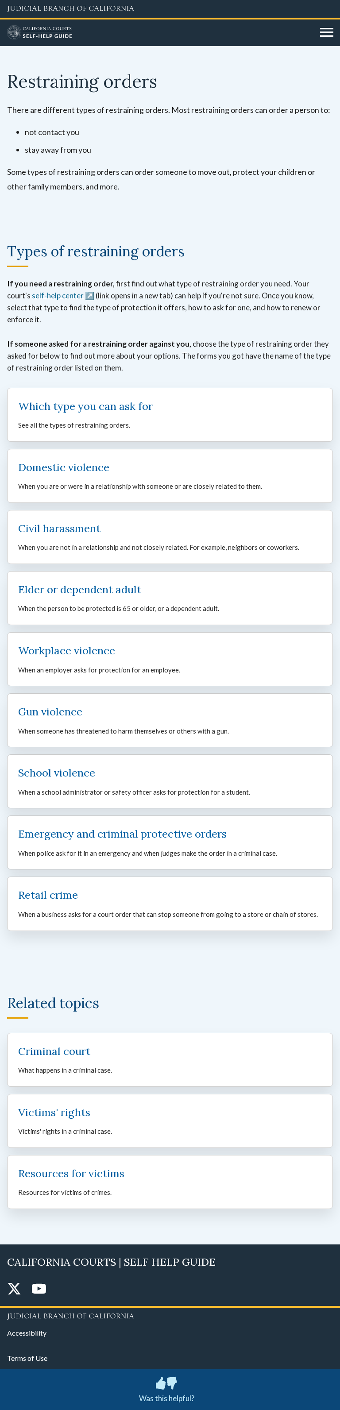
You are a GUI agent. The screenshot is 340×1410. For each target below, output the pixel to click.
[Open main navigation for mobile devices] (326, 32)
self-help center (58, 295)
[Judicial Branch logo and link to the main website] (170, 9)
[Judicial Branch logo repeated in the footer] (170, 1315)
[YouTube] (39, 1289)
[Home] (160, 32)
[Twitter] (14, 1289)
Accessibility (26, 1333)
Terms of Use (27, 1358)
